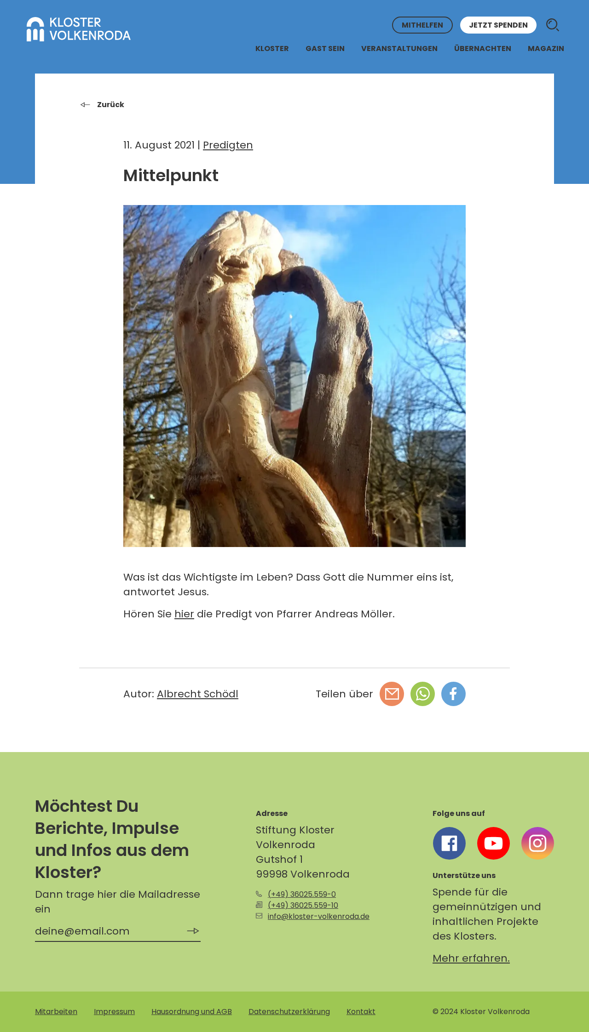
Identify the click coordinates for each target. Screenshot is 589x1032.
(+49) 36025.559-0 (302, 894)
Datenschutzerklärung (289, 1011)
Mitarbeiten (56, 1011)
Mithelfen (422, 25)
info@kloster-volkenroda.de (319, 916)
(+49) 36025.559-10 (303, 905)
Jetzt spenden (498, 25)
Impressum (114, 1011)
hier (184, 614)
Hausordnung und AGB (191, 1011)
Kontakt (360, 1011)
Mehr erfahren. (471, 958)
